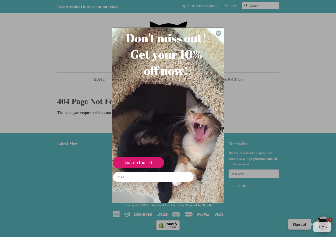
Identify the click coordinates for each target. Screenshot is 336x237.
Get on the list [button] (138, 162)
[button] (218, 33)
